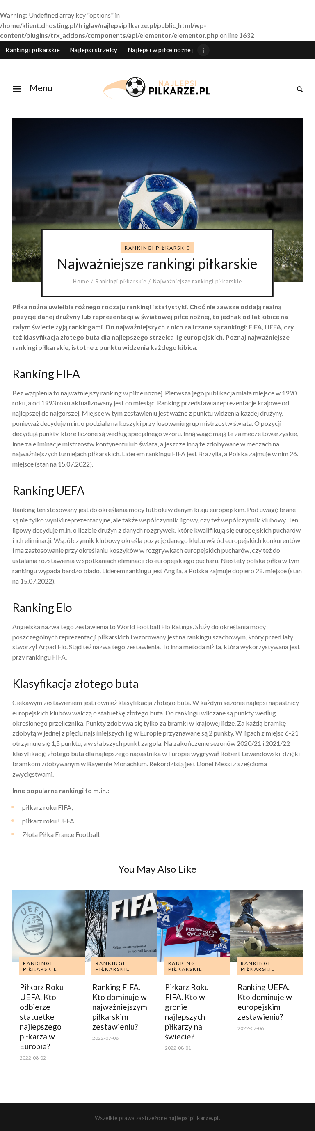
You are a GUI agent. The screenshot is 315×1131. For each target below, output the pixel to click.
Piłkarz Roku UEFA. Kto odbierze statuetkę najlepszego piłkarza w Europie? (42, 1016)
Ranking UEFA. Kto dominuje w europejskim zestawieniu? (264, 1001)
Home (81, 281)
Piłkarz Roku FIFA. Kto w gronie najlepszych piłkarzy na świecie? (187, 1011)
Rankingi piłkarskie (157, 248)
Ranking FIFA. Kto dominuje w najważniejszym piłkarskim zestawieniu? (119, 1006)
